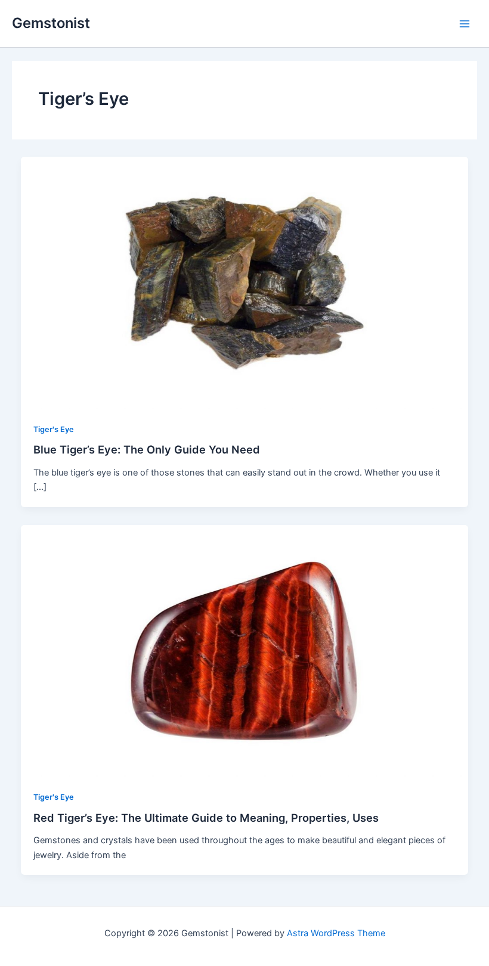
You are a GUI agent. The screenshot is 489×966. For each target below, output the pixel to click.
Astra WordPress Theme (336, 933)
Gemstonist (51, 23)
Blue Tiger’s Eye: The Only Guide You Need (146, 449)
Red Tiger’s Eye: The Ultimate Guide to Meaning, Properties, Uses (206, 817)
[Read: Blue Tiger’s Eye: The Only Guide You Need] (245, 282)
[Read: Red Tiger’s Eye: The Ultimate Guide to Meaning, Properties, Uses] (245, 650)
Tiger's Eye (53, 429)
